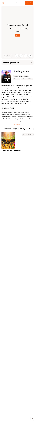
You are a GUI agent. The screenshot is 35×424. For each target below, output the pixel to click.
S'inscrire (29, 3)
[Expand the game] (26, 56)
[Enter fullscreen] (30, 56)
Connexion (19, 3)
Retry (17, 35)
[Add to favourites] (21, 56)
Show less (17, 124)
